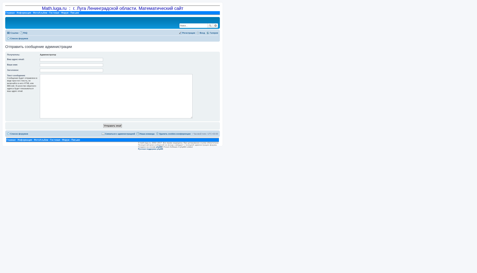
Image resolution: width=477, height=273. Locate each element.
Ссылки (14, 33)
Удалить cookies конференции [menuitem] (175, 134)
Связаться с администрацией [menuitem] (120, 134)
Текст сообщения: (16, 75)
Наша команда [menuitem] (147, 134)
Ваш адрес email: (15, 59)
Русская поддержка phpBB (150, 149)
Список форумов (19, 134)
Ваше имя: (12, 65)
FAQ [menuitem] (25, 33)
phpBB (159, 147)
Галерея (214, 33)
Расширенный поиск (215, 25)
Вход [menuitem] (202, 33)
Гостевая (54, 13)
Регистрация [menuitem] (188, 33)
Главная (10, 13)
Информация (24, 13)
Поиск (210, 25)
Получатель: (13, 55)
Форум (65, 13)
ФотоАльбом (40, 13)
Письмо (74, 13)
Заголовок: (13, 70)
